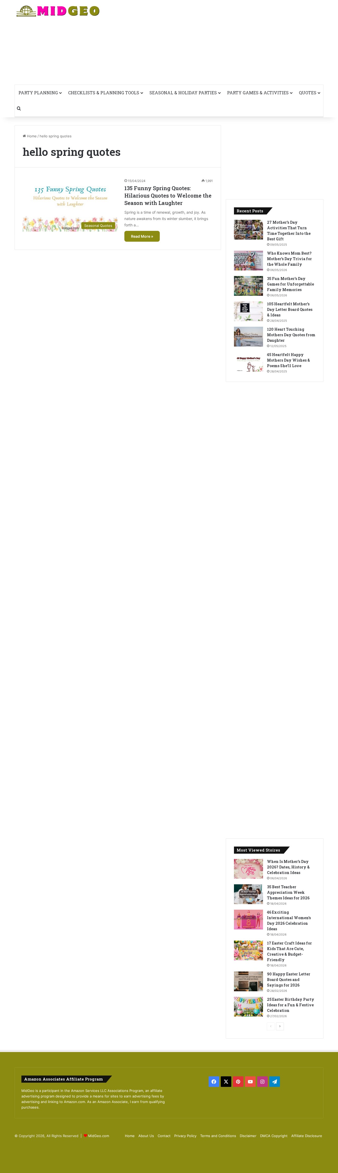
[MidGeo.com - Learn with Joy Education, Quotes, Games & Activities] (58, 11)
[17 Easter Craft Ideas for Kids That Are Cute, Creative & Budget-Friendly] (248, 950)
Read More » (142, 236)
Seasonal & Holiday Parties (183, 92)
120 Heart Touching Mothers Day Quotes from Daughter (291, 335)
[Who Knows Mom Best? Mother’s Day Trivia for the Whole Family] (248, 260)
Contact (164, 1136)
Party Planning (38, 92)
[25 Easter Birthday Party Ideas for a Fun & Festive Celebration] (248, 1007)
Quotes (307, 92)
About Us (146, 1136)
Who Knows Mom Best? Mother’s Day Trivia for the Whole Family (289, 259)
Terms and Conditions (218, 1136)
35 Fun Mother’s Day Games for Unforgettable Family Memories (290, 284)
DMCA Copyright (274, 1136)
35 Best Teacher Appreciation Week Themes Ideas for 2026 (288, 892)
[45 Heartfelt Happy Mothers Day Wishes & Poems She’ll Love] (248, 362)
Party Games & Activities (258, 92)
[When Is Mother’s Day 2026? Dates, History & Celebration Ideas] (248, 869)
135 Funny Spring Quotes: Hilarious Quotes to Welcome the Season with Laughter (168, 195)
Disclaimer (248, 1136)
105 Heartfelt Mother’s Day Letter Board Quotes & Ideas (289, 309)
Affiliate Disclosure (306, 1136)
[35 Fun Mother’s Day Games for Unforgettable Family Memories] (248, 286)
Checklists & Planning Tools (103, 92)
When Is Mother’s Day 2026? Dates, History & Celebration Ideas (288, 867)
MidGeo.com (98, 1136)
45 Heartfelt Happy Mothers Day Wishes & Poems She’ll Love (288, 360)
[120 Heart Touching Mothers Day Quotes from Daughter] (248, 337)
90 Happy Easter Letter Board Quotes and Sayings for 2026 (288, 979)
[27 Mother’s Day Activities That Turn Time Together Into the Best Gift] (248, 230)
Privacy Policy (185, 1136)
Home (31, 136)
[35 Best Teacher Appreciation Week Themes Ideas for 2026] (248, 894)
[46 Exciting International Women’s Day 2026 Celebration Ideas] (248, 919)
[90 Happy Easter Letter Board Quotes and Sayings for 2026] (248, 981)
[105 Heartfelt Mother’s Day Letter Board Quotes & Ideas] (248, 311)
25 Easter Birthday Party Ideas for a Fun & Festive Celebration (290, 1005)
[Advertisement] (221, 42)
